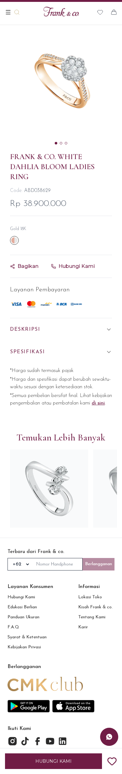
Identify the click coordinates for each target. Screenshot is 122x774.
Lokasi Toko (90, 597)
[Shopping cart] (114, 12)
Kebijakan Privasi (24, 647)
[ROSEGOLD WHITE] (14, 240)
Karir (83, 627)
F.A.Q (13, 627)
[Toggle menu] (8, 12)
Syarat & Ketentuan (27, 637)
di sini (98, 403)
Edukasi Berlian (22, 607)
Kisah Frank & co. (95, 607)
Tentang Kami (91, 617)
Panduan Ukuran (23, 617)
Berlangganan (98, 564)
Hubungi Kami (21, 597)
